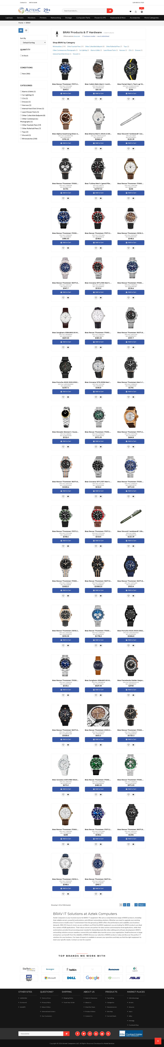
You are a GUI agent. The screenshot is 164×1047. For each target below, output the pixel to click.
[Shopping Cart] (142, 11)
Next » (141, 905)
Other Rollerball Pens (114, 46)
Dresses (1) (26, 102)
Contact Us (23, 2)
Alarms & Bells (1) (29, 91)
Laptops (9, 18)
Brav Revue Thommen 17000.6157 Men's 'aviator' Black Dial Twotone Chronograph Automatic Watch (65, 581)
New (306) (26, 73)
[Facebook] (77, 1033)
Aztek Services (109, 1043)
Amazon (131, 1007)
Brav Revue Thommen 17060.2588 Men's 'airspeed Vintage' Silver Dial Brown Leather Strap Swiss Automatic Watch (130, 184)
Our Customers (47, 1016)
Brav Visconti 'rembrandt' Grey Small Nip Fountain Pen (130, 134)
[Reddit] (102, 1033)
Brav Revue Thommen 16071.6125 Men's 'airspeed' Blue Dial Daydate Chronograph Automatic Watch (98, 879)
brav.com (77, 36)
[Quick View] (68, 99)
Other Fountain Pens (75, 46)
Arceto (131, 1002)
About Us (88, 1002)
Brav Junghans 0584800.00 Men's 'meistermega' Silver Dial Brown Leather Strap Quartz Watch (65, 333)
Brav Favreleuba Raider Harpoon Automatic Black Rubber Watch (130, 680)
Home (20, 23)
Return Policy (46, 1007)
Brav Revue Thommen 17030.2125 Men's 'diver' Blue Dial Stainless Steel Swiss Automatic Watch (65, 680)
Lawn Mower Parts (111, 50)
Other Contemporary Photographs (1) (29, 120)
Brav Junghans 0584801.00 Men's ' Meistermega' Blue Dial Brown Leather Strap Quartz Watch (98, 680)
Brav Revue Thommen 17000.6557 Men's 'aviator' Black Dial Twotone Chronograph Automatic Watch (130, 730)
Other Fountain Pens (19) (31, 125)
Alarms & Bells (96, 50)
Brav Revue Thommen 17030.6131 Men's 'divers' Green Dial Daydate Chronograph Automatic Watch (130, 780)
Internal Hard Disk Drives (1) (33, 108)
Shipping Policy (68, 998)
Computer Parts (83, 18)
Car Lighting (84, 50)
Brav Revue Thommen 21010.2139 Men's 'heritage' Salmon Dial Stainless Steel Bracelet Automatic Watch (98, 730)
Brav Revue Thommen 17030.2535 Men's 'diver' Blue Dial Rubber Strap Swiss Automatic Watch (65, 233)
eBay (130, 1016)
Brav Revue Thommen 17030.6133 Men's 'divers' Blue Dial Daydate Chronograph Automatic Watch (130, 482)
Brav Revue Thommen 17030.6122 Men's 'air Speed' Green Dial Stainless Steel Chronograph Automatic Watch (98, 432)
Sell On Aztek (33, 2)
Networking (56, 18)
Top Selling (110, 998)
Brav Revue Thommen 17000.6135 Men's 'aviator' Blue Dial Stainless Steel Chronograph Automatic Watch (98, 631)
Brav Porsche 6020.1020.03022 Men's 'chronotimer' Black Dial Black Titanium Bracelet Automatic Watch (65, 382)
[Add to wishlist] (63, 99)
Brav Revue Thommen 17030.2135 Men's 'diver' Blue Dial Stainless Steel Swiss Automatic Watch (130, 283)
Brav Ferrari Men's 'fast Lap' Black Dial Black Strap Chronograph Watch (130, 84)
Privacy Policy (46, 1002)
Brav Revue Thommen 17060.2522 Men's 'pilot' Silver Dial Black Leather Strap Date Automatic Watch (98, 333)
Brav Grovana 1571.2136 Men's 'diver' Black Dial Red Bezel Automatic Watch (98, 283)
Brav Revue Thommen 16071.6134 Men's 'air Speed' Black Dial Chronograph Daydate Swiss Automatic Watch (130, 333)
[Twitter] (83, 1033)
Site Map (110, 1011)
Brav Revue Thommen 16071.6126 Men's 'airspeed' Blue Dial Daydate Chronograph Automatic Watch (65, 283)
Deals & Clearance (91, 998)
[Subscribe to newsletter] (66, 1033)
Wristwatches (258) (29, 139)
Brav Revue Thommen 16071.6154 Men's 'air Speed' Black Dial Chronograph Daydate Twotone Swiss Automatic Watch (65, 482)
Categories (110, 1002)
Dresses (138, 50)
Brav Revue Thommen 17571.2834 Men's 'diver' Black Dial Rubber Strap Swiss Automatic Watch (65, 531)
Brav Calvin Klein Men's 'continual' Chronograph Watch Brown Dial (98, 84)
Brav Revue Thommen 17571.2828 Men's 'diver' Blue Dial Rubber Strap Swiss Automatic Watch (98, 829)
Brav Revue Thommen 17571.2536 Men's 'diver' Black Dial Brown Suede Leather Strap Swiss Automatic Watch (98, 531)
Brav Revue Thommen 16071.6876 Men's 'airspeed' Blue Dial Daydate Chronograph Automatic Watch (130, 581)
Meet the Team (90, 1007)
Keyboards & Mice (118, 18)
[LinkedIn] (96, 1033)
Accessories (135, 18)
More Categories (151, 18)
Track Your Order (69, 1002)
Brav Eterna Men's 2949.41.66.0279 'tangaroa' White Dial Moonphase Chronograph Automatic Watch (98, 134)
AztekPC (23, 1007)
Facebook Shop (134, 1025)
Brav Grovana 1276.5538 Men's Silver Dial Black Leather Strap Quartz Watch (98, 382)
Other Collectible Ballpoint (95, 46)
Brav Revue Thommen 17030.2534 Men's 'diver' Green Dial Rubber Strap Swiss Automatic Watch (98, 780)
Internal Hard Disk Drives (62, 54)
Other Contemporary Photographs (65, 50)
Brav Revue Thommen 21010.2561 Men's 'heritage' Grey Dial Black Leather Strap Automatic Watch (65, 631)
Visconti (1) (26, 135)
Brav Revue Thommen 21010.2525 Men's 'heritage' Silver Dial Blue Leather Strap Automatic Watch (65, 879)
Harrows (123, 50)
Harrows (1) (26, 105)
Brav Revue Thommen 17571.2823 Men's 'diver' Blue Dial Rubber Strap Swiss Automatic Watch (65, 84)
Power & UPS (100, 18)
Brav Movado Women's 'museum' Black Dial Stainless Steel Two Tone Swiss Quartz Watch (65, 432)
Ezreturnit (23, 1002)
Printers (43, 18)
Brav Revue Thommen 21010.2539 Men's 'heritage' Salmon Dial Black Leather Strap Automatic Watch (130, 233)
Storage (68, 18)
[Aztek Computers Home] (29, 10)
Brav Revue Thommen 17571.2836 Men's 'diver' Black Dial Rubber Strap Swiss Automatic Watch (98, 233)
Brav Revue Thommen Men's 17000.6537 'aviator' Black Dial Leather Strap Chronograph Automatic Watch (130, 382)
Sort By (23, 38)
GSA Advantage (134, 998)
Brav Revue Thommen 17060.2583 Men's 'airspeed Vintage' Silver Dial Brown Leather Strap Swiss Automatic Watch (65, 829)
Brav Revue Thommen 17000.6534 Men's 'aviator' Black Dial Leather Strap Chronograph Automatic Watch (65, 184)
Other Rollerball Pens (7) (31, 128)
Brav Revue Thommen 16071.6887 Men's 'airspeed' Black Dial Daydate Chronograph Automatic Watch (65, 730)
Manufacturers (112, 1007)
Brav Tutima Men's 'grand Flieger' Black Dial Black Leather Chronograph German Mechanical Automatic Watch (98, 184)
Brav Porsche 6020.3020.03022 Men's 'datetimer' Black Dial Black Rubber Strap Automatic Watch (130, 631)
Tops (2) (25, 132)
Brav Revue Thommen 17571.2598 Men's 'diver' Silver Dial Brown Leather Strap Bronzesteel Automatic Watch (130, 432)
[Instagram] (89, 1033)
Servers (20, 18)
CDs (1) (25, 98)
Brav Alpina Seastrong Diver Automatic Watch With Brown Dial (65, 134)
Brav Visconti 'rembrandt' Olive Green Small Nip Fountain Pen (130, 531)
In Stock (25, 55)
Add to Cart (67, 93)
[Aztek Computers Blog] (108, 1033)
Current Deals (111, 1016)
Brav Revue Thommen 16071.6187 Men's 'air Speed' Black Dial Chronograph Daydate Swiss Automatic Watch (98, 581)
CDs (131, 50)
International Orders (48, 1011)
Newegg (131, 1020)
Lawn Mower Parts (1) (30, 112)
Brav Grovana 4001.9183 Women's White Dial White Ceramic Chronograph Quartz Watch (65, 780)
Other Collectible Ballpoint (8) (33, 115)
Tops (126, 46)
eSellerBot (23, 998)
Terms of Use (46, 998)
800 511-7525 (139, 2)
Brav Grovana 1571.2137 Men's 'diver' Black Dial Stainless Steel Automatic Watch (98, 482)
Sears (131, 1011)
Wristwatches (59, 46)
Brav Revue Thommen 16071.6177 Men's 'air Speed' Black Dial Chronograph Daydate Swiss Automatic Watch (130, 829)
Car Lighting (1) (28, 95)
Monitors (31, 18)
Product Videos (90, 1011)
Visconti (76, 54)
